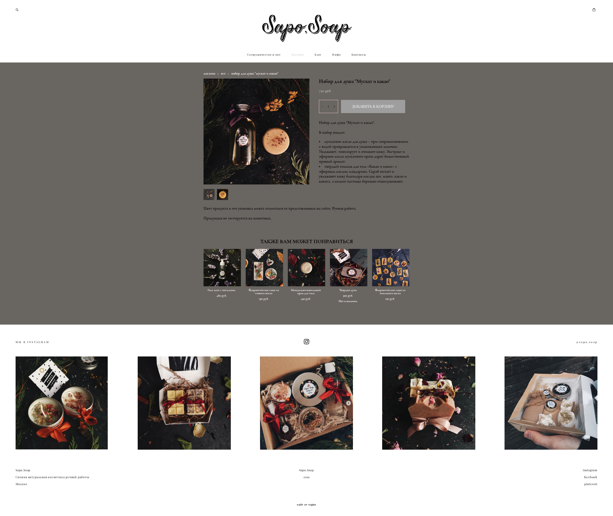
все (223, 73)
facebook (590, 477)
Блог (318, 54)
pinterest (590, 484)
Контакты (359, 54)
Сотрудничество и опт (264, 54)
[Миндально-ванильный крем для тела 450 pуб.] (306, 267)
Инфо (336, 54)
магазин (209, 73)
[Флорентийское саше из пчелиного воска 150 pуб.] (390, 267)
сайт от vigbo (306, 505)
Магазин (297, 54)
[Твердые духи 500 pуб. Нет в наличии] (348, 267)
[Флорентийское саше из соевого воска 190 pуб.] (264, 267)
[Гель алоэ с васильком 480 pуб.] (222, 267)
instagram (590, 470)
